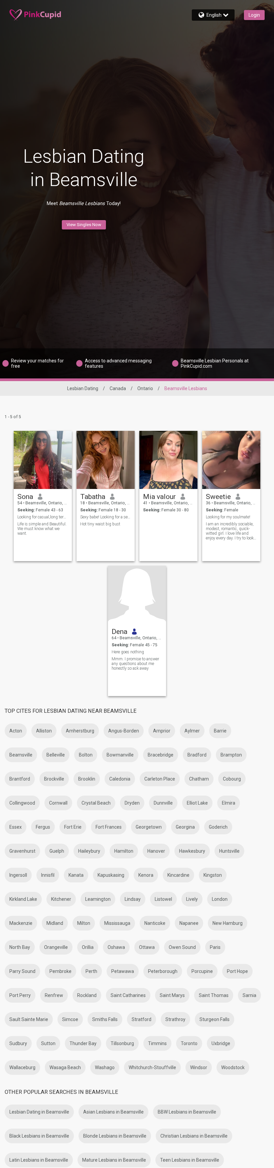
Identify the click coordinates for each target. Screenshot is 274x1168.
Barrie (220, 730)
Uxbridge (221, 1043)
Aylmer (192, 730)
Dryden (132, 803)
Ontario (145, 388)
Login (254, 15)
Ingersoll (18, 875)
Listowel (163, 899)
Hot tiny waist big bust (100, 524)
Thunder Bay (83, 1043)
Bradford (197, 755)
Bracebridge (160, 755)
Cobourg (232, 779)
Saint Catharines (128, 995)
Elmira (228, 803)
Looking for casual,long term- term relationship (42, 517)
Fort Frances (109, 827)
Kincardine (178, 875)
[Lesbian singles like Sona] (43, 460)
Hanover (156, 851)
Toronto (189, 1043)
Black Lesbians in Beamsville (39, 1136)
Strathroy (175, 1019)
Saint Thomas (214, 995)
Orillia (88, 947)
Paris (215, 947)
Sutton (48, 1043)
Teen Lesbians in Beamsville (189, 1160)
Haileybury (89, 851)
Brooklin (86, 779)
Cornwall (58, 803)
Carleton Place (159, 779)
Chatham (199, 779)
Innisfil (47, 875)
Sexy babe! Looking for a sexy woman (105, 517)
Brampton (231, 755)
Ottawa (147, 947)
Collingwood (22, 803)
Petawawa (122, 971)
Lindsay (133, 899)
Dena (119, 632)
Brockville (54, 779)
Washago (105, 1067)
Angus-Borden (123, 730)
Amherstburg (80, 730)
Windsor (198, 1067)
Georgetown (149, 827)
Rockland (87, 995)
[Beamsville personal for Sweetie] (231, 460)
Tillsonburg (122, 1043)
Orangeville (56, 947)
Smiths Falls (105, 1019)
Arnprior (161, 730)
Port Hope (237, 971)
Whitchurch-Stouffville (152, 1067)
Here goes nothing (128, 652)
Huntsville (229, 851)
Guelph (56, 851)
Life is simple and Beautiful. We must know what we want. (41, 529)
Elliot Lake (197, 803)
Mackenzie (20, 923)
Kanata (76, 875)
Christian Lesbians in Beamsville (194, 1136)
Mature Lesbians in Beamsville (114, 1160)
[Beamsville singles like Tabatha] (106, 460)
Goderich (218, 827)
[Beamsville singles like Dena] (137, 595)
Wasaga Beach (65, 1067)
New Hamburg (228, 923)
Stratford (141, 1019)
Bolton (86, 755)
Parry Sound (22, 971)
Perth (91, 971)
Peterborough (162, 971)
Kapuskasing (111, 875)
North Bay (19, 947)
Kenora (145, 875)
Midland (54, 923)
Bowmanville (120, 755)
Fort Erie (73, 827)
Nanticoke (154, 923)
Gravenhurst (22, 851)
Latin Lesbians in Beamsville (38, 1160)
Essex (15, 827)
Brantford (19, 779)
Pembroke (60, 971)
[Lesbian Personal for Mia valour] (168, 460)
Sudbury (18, 1043)
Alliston (44, 730)
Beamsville (20, 755)
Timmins (157, 1043)
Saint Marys (172, 995)
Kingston (212, 875)
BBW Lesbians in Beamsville (187, 1112)
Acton (15, 730)
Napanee (188, 923)
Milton (83, 923)
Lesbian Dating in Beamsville (39, 1112)
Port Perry (20, 995)
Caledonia (119, 779)
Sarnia (249, 995)
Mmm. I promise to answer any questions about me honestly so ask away (135, 664)
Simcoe (70, 1019)
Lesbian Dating (82, 388)
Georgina (185, 827)
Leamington (98, 899)
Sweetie (218, 497)
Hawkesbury (192, 851)
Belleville (55, 755)
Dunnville (163, 803)
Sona (25, 497)
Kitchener (61, 899)
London (220, 899)
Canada (118, 388)
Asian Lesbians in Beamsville (113, 1112)
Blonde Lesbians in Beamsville (114, 1136)
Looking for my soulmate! (228, 517)
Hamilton (123, 851)
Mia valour (159, 497)
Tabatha (92, 497)
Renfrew (54, 995)
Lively (192, 899)
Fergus (43, 827)
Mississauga (117, 923)
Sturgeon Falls (214, 1019)
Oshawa (116, 947)
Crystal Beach (96, 803)
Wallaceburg (22, 1067)
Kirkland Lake (23, 899)
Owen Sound (182, 947)
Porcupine (202, 971)
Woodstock (233, 1067)
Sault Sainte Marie (28, 1019)
